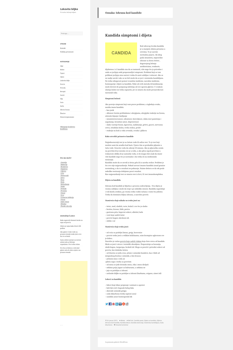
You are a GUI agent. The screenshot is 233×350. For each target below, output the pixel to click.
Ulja (61, 99)
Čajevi (62, 73)
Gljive (62, 77)
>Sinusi (62, 193)
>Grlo (62, 173)
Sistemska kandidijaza (151, 323)
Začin (62, 106)
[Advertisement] (73, 288)
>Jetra (62, 178)
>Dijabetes (64, 169)
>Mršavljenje (64, 184)
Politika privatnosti (66, 52)
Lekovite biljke (69, 9)
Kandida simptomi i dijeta (128, 35)
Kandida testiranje (137, 323)
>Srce (62, 195)
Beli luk (130, 320)
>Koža (62, 182)
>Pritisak (63, 189)
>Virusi (62, 200)
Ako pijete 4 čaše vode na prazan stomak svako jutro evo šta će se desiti (70, 234)
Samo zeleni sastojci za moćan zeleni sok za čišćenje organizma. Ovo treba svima (70, 242)
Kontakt (63, 48)
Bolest (62, 70)
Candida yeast (138, 320)
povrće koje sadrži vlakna (131, 241)
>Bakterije (63, 165)
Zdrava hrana (65, 110)
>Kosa (62, 180)
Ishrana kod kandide (112, 323)
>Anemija (63, 162)
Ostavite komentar (121, 325)
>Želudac (63, 204)
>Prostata (63, 191)
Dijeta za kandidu (150, 320)
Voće (61, 102)
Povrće (62, 84)
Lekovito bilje (65, 81)
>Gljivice (63, 171)
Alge (61, 66)
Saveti (62, 95)
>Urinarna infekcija (67, 197)
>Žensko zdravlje (66, 206)
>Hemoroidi (64, 175)
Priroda (63, 88)
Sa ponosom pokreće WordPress (116, 342)
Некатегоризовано (67, 117)
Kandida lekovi (125, 323)
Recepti (62, 91)
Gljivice (159, 320)
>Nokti (62, 186)
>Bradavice (64, 167)
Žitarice (63, 113)
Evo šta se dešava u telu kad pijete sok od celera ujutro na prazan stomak (70, 250)
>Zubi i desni (64, 202)
